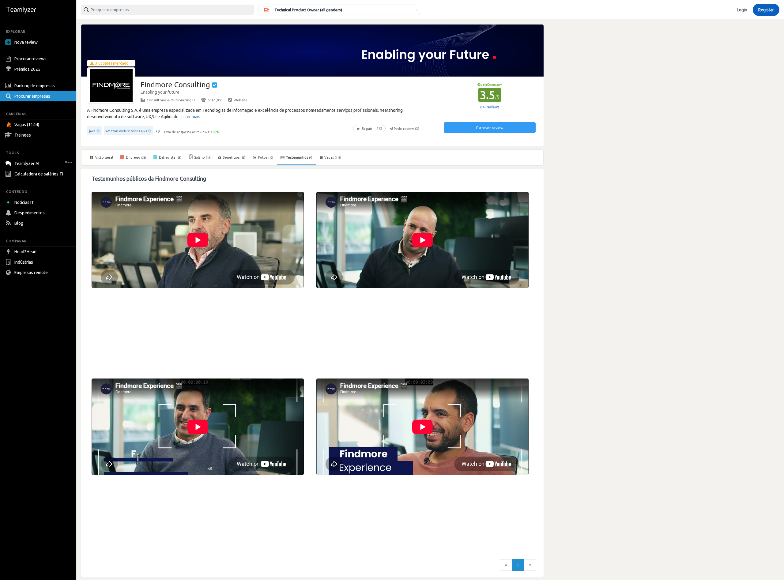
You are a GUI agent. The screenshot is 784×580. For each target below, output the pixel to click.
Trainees (22, 135)
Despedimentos (29, 212)
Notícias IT (24, 202)
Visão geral (103, 157)
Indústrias (23, 262)
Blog (18, 223)
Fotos (265, 157)
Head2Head (25, 251)
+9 (158, 131)
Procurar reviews (30, 58)
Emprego (135, 157)
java (92, 131)
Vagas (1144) (26, 124)
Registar (766, 9)
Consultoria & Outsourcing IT (171, 100)
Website (240, 100)
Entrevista (169, 157)
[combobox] (167, 10)
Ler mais (192, 116)
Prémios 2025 (27, 69)
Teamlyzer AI (43, 163)
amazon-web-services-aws (126, 131)
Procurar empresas (32, 96)
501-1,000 (215, 100)
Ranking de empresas (34, 85)
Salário (202, 157)
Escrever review (489, 128)
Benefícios (234, 157)
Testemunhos (298, 157)
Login (742, 9)
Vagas (332, 157)
